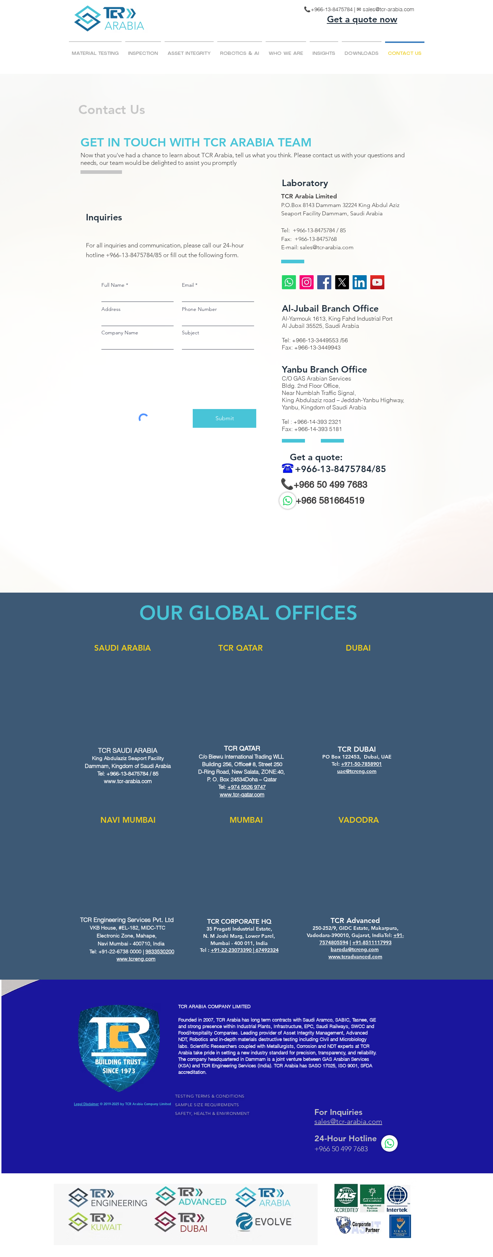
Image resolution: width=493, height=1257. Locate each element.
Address (111, 309)
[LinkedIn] (360, 282)
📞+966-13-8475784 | (330, 9)
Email (188, 284)
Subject (190, 332)
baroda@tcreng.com (355, 949)
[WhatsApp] (287, 500)
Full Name (113, 284)
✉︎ (360, 9)
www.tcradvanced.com (355, 956)
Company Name (119, 332)
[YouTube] (377, 282)
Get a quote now (362, 19)
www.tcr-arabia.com (128, 781)
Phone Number (199, 309)
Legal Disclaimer (86, 1104)
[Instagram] (307, 282)
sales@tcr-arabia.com (388, 9)
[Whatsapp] (289, 282)
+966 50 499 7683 (330, 484)
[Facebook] (324, 282)
